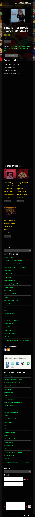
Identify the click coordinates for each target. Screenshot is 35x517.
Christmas (8, 277)
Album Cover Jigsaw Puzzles (13, 260)
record (26, 48)
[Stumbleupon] (28, 363)
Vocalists (8, 337)
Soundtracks (9, 323)
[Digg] (18, 363)
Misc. (6, 307)
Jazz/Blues (8, 303)
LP (23, 48)
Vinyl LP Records (9, 48)
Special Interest (10, 327)
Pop (12, 46)
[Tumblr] (7, 366)
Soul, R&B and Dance (24, 46)
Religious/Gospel (10, 313)
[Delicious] (23, 363)
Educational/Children (11, 294)
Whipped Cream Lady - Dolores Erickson (17, 340)
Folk (6, 297)
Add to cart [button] (7, 201)
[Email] (12, 366)
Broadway (8, 270)
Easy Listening (9, 290)
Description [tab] (11, 55)
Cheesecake (9, 274)
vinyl (5, 50)
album (19, 48)
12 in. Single (9, 257)
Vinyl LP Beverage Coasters (13, 452)
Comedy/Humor (10, 280)
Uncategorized (9, 330)
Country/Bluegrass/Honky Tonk (14, 284)
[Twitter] (12, 363)
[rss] (8, 349)
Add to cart (7, 42)
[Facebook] (5, 349)
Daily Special (9, 287)
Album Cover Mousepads (12, 264)
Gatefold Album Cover (11, 300)
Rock (15, 46)
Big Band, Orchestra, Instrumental (15, 267)
